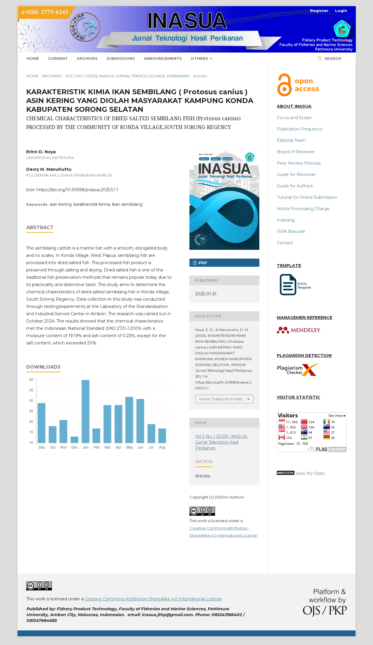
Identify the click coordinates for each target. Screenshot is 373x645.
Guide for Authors (295, 186)
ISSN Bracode (291, 231)
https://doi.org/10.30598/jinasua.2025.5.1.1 (77, 189)
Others (200, 58)
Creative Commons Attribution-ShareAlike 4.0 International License (153, 599)
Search (332, 58)
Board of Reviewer (296, 151)
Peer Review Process (299, 163)
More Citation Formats (220, 399)
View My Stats (310, 473)
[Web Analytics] (285, 473)
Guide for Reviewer (296, 174)
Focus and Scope (294, 117)
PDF (202, 262)
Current (58, 58)
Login (341, 10)
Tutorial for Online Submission (307, 197)
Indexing (286, 220)
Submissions (120, 58)
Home (33, 58)
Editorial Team (291, 140)
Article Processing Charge (303, 208)
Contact (285, 242)
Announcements (163, 58)
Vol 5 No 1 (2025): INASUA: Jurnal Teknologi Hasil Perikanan (127, 76)
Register (319, 10)
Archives (87, 58)
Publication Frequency (300, 129)
